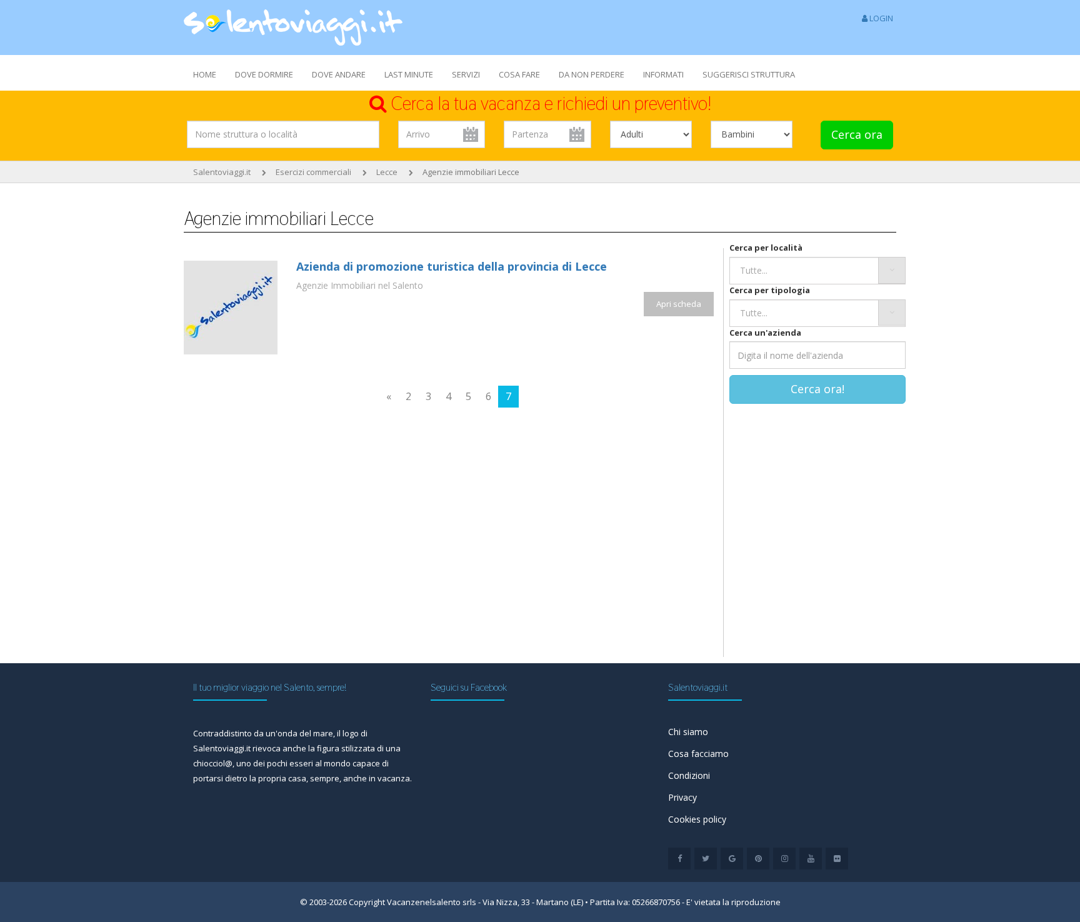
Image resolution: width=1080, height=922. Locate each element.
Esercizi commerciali (313, 172)
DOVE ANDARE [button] (339, 74)
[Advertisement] (311, 554)
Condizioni (689, 775)
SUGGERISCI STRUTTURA (748, 74)
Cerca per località (765, 247)
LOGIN (880, 18)
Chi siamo (688, 732)
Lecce (387, 172)
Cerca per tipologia (769, 290)
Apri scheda (678, 303)
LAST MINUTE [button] (408, 74)
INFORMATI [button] (663, 74)
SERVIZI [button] (466, 74)
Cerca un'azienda (765, 332)
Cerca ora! (817, 388)
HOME (204, 74)
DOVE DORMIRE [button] (264, 74)
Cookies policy (697, 819)
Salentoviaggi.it (222, 172)
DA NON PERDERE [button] (591, 74)
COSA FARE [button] (519, 74)
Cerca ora (856, 134)
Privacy (682, 797)
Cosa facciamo (698, 753)
